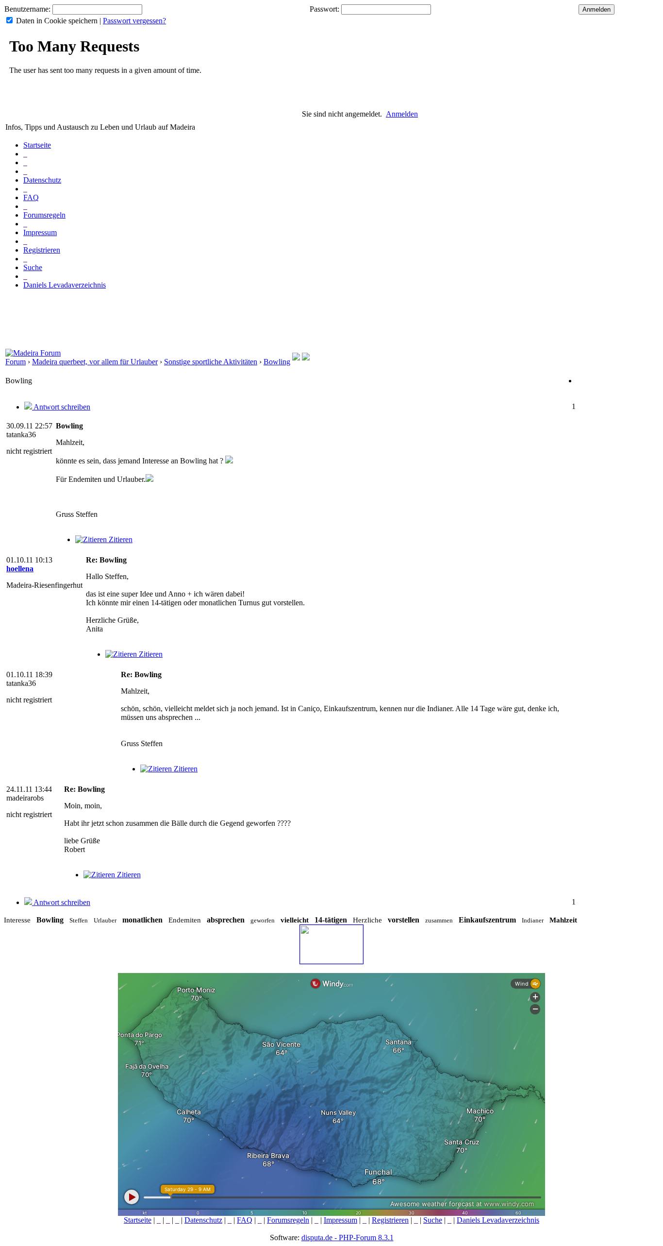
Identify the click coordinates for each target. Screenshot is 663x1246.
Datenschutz (42, 180)
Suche (32, 267)
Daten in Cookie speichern (57, 21)
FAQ (31, 197)
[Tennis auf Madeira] (296, 358)
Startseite (37, 145)
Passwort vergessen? (134, 21)
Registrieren (41, 250)
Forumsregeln (44, 215)
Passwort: (324, 9)
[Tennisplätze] (306, 358)
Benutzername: (27, 9)
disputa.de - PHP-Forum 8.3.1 (347, 1237)
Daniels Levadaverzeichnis (64, 285)
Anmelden (402, 114)
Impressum (40, 232)
